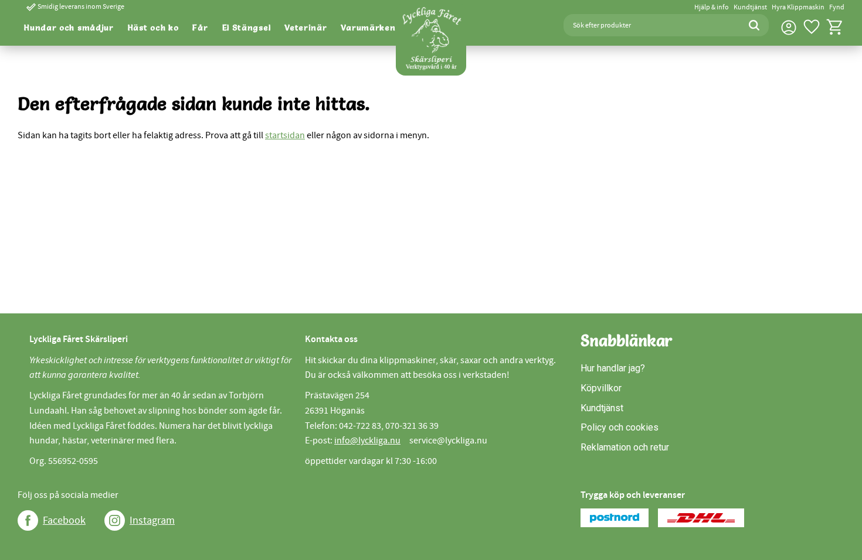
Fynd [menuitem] (836, 7)
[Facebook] (28, 520)
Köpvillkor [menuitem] (601, 388)
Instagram (152, 520)
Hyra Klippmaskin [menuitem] (798, 7)
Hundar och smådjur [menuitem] (69, 27)
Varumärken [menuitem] (368, 27)
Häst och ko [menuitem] (153, 27)
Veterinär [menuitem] (305, 27)
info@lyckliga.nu (367, 440)
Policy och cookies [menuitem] (620, 427)
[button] (811, 27)
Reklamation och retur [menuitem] (625, 447)
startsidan (285, 135)
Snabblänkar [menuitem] (627, 341)
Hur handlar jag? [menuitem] (613, 368)
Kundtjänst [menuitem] (750, 7)
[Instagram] (114, 520)
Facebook (64, 520)
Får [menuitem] (200, 27)
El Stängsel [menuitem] (246, 27)
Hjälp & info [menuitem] (711, 7)
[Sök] (754, 25)
